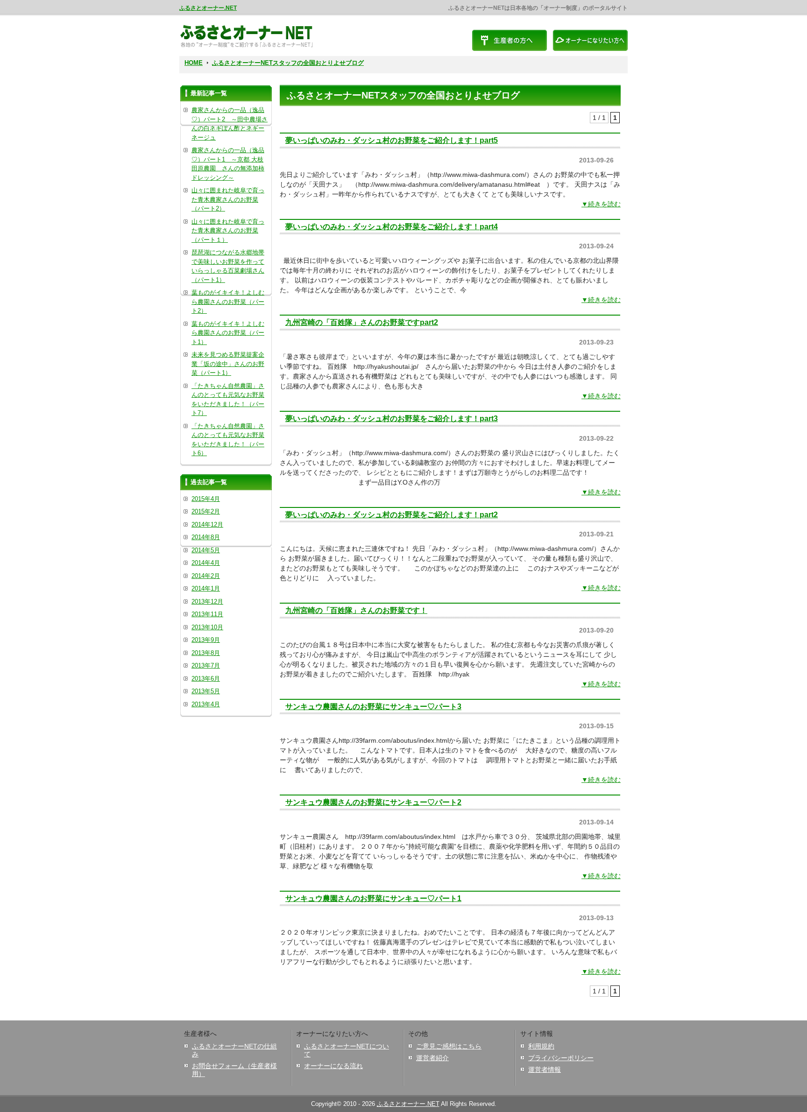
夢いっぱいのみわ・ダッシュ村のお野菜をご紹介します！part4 (391, 226)
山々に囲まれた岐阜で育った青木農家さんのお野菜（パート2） (227, 199)
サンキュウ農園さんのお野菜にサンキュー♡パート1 (373, 898)
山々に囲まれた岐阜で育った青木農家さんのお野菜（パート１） (227, 230)
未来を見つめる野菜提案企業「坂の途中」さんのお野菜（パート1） (227, 363)
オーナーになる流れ (333, 1066)
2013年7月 (205, 665)
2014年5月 (205, 550)
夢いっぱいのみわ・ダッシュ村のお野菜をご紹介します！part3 (391, 418)
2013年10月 (207, 627)
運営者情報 (544, 1069)
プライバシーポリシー (561, 1058)
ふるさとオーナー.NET (208, 8)
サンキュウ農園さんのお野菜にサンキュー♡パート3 (373, 706)
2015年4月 (205, 498)
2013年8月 (205, 652)
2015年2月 (205, 511)
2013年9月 (205, 639)
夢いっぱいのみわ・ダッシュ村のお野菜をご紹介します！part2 (391, 514)
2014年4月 (205, 562)
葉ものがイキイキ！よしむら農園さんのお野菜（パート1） (227, 332)
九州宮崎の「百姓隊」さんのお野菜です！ (356, 610)
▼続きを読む (601, 204)
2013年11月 (207, 614)
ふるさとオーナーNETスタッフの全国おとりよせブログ (288, 62)
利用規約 (541, 1046)
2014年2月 (205, 575)
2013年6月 (205, 678)
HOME (193, 62)
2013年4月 (205, 704)
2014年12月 (207, 524)
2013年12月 (207, 601)
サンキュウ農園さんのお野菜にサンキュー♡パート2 (373, 802)
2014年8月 (205, 537)
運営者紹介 (432, 1058)
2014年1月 (205, 588)
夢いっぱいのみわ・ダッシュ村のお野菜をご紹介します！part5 (391, 140)
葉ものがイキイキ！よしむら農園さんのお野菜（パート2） (227, 301)
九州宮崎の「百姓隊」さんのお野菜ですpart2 (361, 322)
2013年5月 (205, 691)
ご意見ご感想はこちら (448, 1046)
